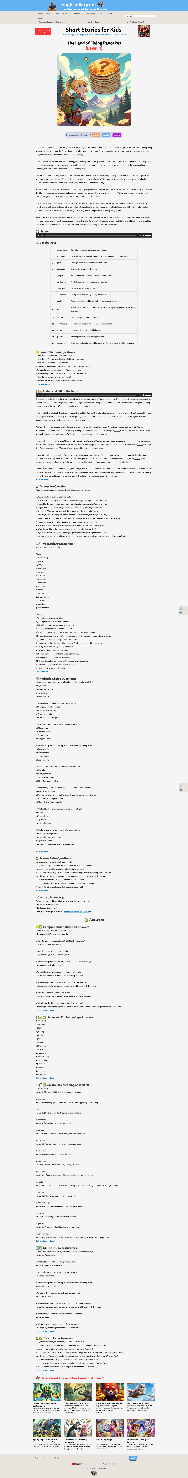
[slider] (148, 235)
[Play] (38, 235)
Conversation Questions (43, 14)
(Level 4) (94, 48)
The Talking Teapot (104, 1439)
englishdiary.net (79, 4)
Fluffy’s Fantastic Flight (138, 1403)
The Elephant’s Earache (75, 1403)
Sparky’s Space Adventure (45, 1439)
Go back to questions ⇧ (46, 1010)
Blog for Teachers (40, 1458)
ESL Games (76, 14)
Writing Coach (94, 22)
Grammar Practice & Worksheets (52, 22)
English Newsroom (61, 14)
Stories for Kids (90, 14)
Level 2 (106, 135)
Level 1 (96, 135)
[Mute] (143, 235)
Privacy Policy (55, 1458)
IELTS (101, 14)
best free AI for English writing (77, 911)
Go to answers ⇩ (43, 384)
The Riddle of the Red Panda (109, 1403)
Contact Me (39, 19)
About (110, 14)
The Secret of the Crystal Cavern (138, 1440)
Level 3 (117, 135)
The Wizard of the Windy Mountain (75, 1440)
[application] (94, 235)
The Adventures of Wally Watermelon (44, 1404)
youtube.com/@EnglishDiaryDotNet (105, 1464)
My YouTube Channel (135, 22)
